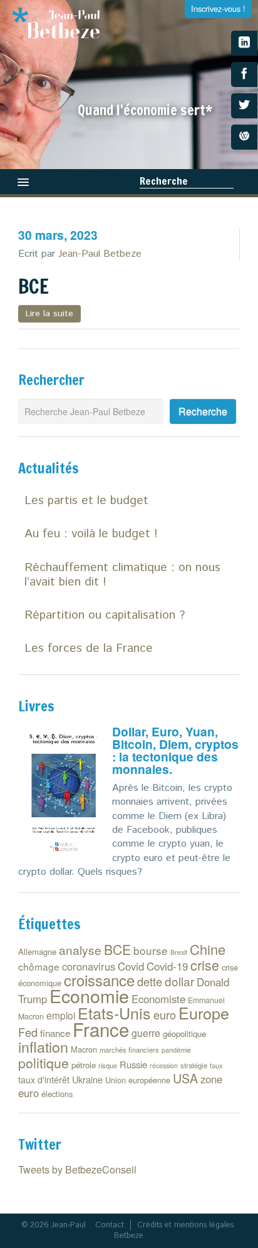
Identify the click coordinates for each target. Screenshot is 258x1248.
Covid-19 (167, 966)
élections (57, 1094)
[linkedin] (244, 43)
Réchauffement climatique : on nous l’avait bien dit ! (122, 574)
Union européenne (137, 1080)
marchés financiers (129, 1049)
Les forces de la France (88, 648)
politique (43, 1062)
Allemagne (37, 951)
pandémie (176, 1050)
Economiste (158, 998)
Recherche (164, 181)
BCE (33, 286)
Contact (109, 1225)
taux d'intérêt (44, 1079)
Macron (84, 1049)
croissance (99, 980)
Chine (207, 949)
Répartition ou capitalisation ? (104, 615)
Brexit (178, 952)
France (101, 1029)
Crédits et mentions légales (185, 1225)
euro (164, 1014)
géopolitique (184, 1033)
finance (55, 1032)
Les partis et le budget (86, 500)
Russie (133, 1064)
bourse (150, 950)
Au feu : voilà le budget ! (91, 533)
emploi (60, 1015)
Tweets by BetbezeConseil (77, 1169)
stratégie (193, 1065)
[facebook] (244, 74)
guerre (146, 1033)
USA (185, 1078)
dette (149, 981)
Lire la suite (49, 313)
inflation (43, 1046)
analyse (80, 949)
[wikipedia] (244, 137)
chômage (38, 966)
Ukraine (87, 1079)
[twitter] (244, 105)
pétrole (83, 1065)
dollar (179, 980)
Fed (28, 1032)
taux (216, 1065)
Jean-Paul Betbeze (100, 254)
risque (107, 1065)
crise (204, 964)
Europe (203, 1012)
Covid (131, 966)
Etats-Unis (114, 1012)
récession (164, 1065)
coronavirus (88, 966)
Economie (89, 995)
